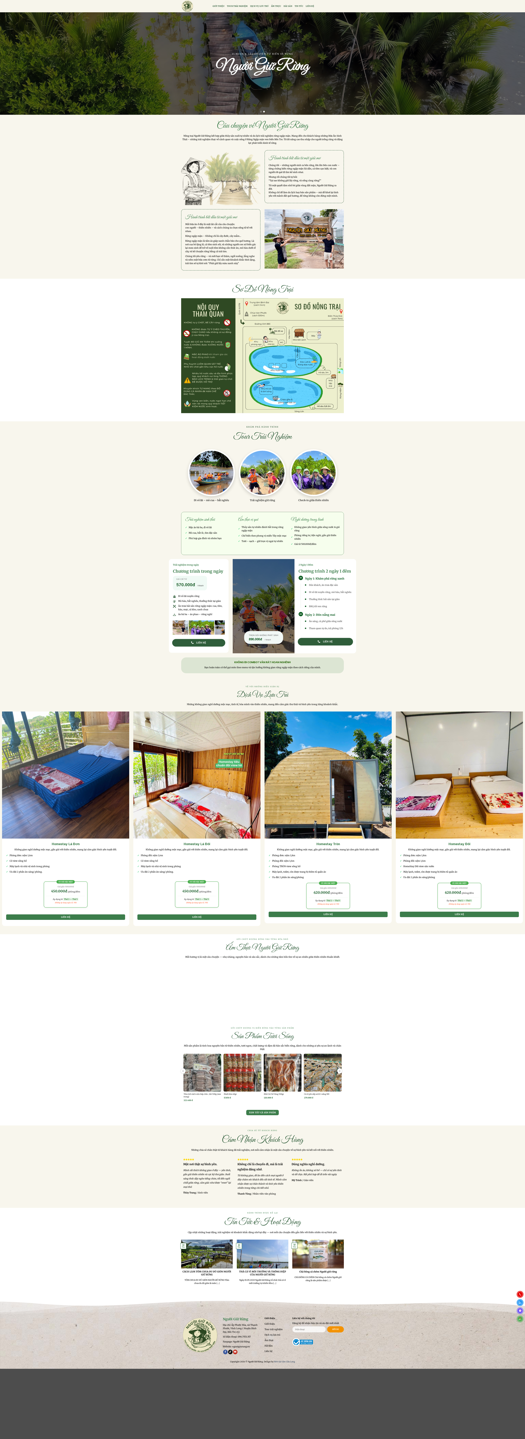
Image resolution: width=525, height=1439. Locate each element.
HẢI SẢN (288, 6)
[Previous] (13, 63)
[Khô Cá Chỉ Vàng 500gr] (283, 1073)
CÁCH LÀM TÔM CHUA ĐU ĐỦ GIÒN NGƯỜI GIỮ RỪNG (207, 1273)
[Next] (511, 63)
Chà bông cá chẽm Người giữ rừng (318, 1271)
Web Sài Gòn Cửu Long (284, 1361)
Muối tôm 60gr (230, 1094)
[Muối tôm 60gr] (243, 1073)
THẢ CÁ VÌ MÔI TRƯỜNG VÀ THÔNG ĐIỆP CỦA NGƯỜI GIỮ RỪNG (262, 1273)
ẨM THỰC (276, 6)
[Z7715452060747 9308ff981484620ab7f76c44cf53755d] (196, 775)
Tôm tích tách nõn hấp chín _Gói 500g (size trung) (202, 1095)
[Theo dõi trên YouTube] (235, 1352)
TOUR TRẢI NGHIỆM (237, 6)
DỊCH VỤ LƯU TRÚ (259, 6)
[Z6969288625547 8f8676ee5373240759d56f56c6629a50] (459, 775)
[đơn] (65, 775)
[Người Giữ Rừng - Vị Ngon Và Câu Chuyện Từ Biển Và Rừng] (194, 6)
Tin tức (299, 6)
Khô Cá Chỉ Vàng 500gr (274, 1094)
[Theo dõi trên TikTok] (230, 1352)
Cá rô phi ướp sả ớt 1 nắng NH (316, 1094)
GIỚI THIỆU (218, 6)
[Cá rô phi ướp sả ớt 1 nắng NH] (323, 1073)
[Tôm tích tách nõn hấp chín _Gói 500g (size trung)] (202, 1073)
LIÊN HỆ (310, 6)
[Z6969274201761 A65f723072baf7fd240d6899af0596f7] (328, 775)
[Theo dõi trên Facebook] (225, 1352)
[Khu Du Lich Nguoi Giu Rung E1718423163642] (206, 627)
